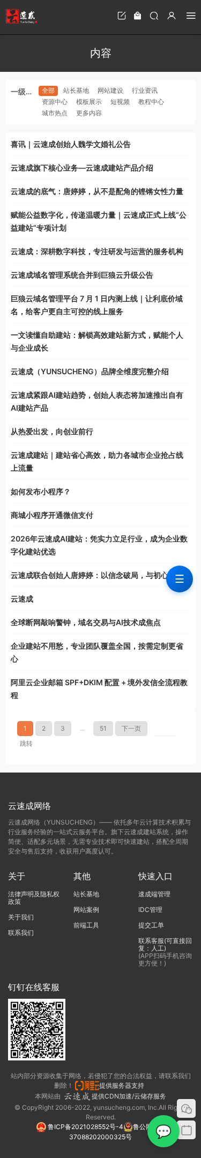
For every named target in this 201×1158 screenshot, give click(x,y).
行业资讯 (145, 90)
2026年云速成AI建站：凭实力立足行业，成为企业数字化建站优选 (99, 545)
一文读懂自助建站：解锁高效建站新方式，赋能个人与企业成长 (97, 341)
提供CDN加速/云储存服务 (129, 1096)
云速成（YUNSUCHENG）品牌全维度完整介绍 (90, 371)
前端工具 (86, 925)
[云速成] (21, 16)
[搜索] (154, 15)
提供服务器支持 (123, 1085)
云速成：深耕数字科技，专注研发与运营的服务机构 (97, 251)
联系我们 (21, 933)
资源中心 (55, 102)
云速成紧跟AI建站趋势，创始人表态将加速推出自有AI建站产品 (97, 401)
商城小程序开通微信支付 (52, 514)
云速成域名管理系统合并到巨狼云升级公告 (82, 274)
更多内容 (89, 113)
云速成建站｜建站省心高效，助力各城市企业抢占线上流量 (97, 461)
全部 (48, 90)
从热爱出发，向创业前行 (52, 431)
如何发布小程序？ (41, 491)
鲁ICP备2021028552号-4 (84, 1127)
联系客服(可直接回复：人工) (165, 944)
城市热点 (55, 113)
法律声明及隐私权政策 (33, 897)
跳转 (26, 743)
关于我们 (21, 917)
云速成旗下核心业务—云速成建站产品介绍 (82, 167)
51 (103, 728)
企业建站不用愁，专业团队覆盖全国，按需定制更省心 (97, 652)
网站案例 (86, 909)
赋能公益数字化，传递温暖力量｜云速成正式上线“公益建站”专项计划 (99, 221)
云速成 (22, 598)
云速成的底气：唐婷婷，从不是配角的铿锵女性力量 (97, 191)
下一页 (131, 728)
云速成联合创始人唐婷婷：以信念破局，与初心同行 (97, 575)
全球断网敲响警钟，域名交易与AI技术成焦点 (86, 622)
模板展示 (89, 102)
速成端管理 (154, 894)
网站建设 (110, 90)
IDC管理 (150, 909)
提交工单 (151, 925)
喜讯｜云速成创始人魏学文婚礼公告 (71, 144)
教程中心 (151, 102)
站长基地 (76, 90)
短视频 (120, 102)
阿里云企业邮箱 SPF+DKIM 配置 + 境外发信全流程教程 (99, 689)
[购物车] (138, 15)
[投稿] (121, 15)
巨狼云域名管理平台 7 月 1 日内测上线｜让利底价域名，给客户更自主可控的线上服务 (97, 305)
